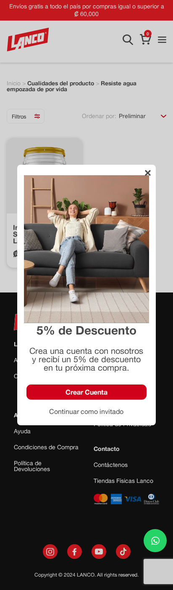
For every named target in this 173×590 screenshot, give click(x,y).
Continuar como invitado (86, 411)
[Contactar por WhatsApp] (155, 540)
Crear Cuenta (86, 392)
